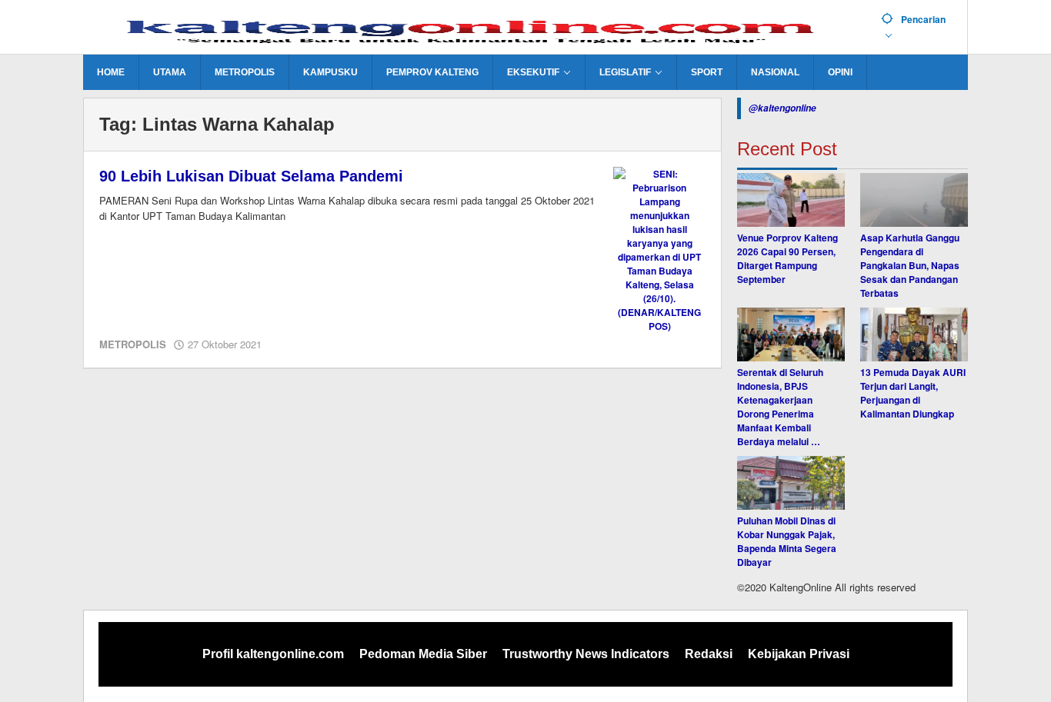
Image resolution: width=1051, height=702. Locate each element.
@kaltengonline (782, 108)
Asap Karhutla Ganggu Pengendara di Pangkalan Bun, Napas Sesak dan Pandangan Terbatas (909, 265)
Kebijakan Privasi (798, 653)
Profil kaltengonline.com (273, 653)
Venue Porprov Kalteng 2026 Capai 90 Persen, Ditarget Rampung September (787, 258)
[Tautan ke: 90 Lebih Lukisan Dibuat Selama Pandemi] (659, 248)
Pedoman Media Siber (423, 653)
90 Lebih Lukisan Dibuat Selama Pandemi (251, 176)
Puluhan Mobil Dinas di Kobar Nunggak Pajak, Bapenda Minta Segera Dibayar (786, 541)
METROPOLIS (132, 344)
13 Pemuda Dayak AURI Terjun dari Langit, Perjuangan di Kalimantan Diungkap (913, 393)
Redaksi (708, 653)
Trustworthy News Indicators (585, 653)
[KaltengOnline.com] (476, 28)
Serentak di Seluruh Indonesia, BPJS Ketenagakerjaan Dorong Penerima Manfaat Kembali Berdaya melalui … (780, 406)
